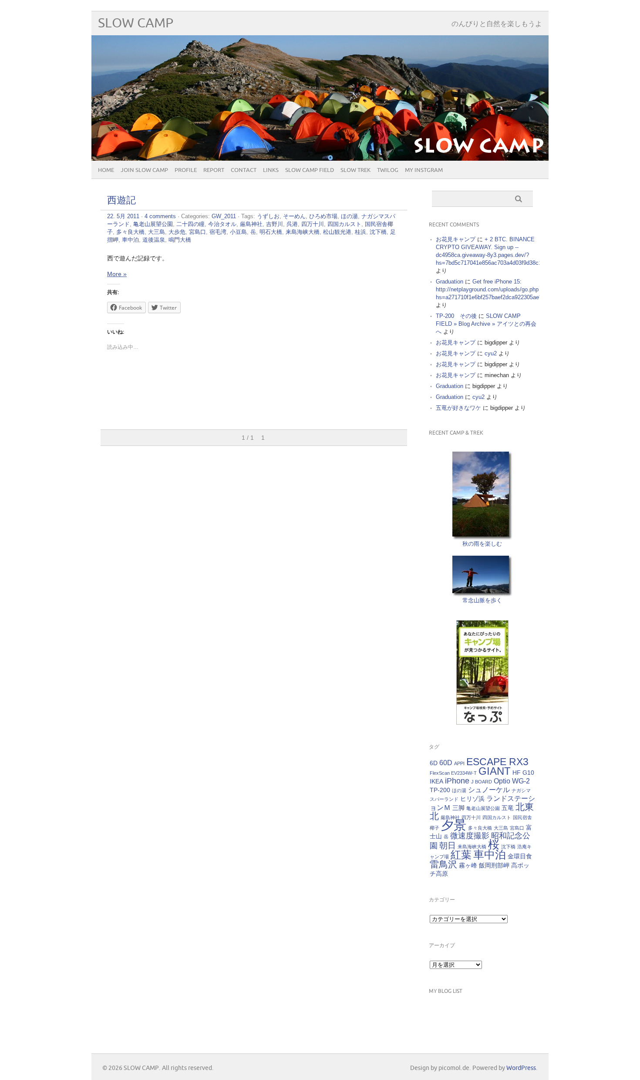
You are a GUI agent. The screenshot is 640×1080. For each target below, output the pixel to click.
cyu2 (491, 353)
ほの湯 (349, 216)
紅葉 (461, 855)
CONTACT (243, 170)
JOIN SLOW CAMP (144, 170)
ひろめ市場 (323, 216)
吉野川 (274, 224)
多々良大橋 (130, 232)
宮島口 (197, 232)
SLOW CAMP (135, 23)
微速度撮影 (469, 835)
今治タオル (222, 224)
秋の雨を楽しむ (482, 543)
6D (434, 762)
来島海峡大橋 (303, 232)
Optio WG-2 (512, 781)
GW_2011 (224, 216)
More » (117, 273)
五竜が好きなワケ (458, 408)
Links (271, 170)
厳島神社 (251, 224)
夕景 (453, 825)
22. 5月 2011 (123, 216)
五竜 (508, 807)
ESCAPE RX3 (497, 761)
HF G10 (523, 772)
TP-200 (440, 789)
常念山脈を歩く (482, 600)
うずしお (268, 216)
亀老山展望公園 (153, 224)
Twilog (387, 170)
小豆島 (238, 232)
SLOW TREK (355, 170)
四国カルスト (344, 224)
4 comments (160, 216)
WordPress (521, 1068)
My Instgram (424, 170)
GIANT (494, 771)
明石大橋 (270, 232)
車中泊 (130, 239)
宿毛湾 (217, 232)
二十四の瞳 (190, 224)
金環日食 (520, 856)
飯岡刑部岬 (494, 865)
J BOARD (481, 781)
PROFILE (186, 170)
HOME (106, 170)
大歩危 (176, 232)
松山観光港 (337, 232)
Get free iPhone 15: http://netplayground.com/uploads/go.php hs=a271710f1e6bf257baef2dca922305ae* (488, 289)
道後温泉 (153, 239)
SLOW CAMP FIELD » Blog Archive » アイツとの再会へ (486, 324)
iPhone (457, 780)
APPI (459, 763)
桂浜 (360, 232)
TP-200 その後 (456, 316)
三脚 (458, 807)
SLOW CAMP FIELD (309, 170)
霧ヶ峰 (468, 865)
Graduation (449, 281)
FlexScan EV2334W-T (453, 773)
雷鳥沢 (443, 864)
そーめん (294, 216)
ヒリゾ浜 (472, 798)
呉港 (292, 224)
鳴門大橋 (179, 239)
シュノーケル (489, 789)
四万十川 (312, 224)
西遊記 (121, 201)
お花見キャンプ (455, 239)
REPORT (213, 170)
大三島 (156, 232)
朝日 (447, 845)
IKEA (436, 781)
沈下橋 (378, 232)
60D (445, 762)
